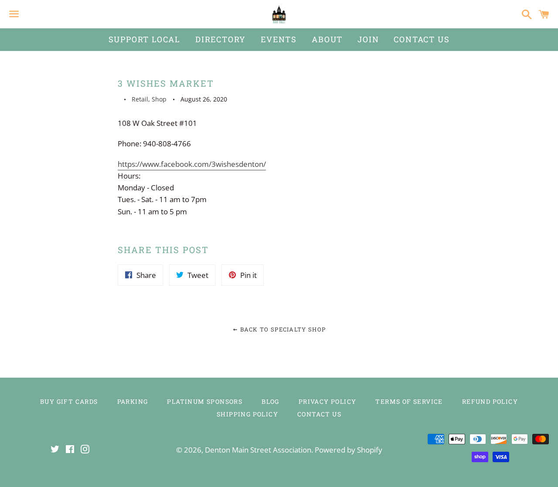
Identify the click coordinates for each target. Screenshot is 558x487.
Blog (270, 401)
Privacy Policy (328, 401)
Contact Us (421, 39)
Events (279, 39)
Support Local (144, 39)
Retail (140, 99)
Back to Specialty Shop (282, 329)
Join (368, 39)
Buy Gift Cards (69, 401)
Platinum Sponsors (204, 401)
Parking (132, 401)
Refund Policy (490, 401)
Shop (159, 99)
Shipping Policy (247, 414)
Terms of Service (408, 401)
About (327, 39)
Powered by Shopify (348, 450)
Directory (220, 39)
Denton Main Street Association (258, 450)
